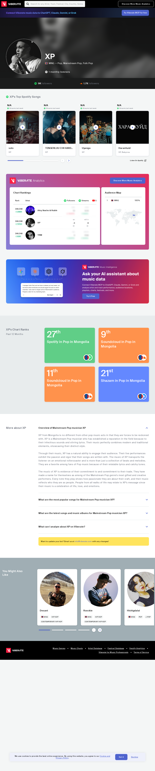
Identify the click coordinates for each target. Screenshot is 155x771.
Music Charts (77, 648)
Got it (121, 757)
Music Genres (59, 648)
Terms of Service (141, 652)
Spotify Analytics (137, 648)
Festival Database (116, 648)
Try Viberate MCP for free (135, 13)
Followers (71, 200)
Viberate (11, 4)
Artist (27, 200)
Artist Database (95, 648)
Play (22, 127)
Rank (17, 200)
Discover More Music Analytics (136, 4)
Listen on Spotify (136, 160)
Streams (85, 200)
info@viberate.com (83, 541)
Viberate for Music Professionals (113, 652)
